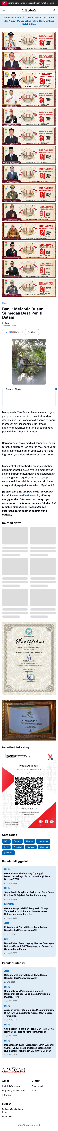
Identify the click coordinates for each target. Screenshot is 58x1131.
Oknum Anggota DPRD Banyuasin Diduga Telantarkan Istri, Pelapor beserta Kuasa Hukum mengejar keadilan (26, 911)
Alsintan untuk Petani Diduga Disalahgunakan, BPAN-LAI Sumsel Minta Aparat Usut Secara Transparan (29, 1013)
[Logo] (29, 1070)
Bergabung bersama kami (13, 1090)
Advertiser (6, 1095)
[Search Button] (54, 10)
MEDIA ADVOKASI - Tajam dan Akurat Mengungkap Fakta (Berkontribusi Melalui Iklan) (29, 21)
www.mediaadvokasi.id (25, 495)
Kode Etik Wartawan (11, 1086)
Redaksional (37, 1086)
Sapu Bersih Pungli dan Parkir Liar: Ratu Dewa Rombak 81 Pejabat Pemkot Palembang (29, 894)
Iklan (34, 1090)
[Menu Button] (4, 10)
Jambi (7, 923)
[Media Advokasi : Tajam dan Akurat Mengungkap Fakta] (29, 10)
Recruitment (7, 1116)
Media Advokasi (32, 1125)
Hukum (7, 869)
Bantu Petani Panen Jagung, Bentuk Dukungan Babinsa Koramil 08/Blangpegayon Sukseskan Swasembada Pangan (29, 946)
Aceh (6, 939)
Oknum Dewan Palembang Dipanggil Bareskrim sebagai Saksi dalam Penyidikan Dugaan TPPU (27, 876)
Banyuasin (9, 904)
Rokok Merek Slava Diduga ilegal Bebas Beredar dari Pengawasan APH (25, 929)
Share (34, 332)
